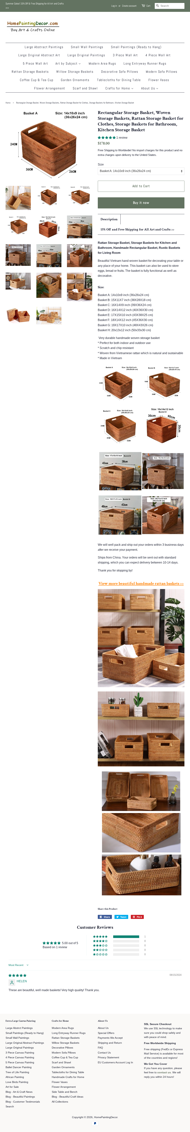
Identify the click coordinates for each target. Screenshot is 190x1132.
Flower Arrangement (49, 88)
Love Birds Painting (17, 1082)
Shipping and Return (110, 1042)
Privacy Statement (108, 1057)
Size (101, 164)
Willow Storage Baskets (75, 71)
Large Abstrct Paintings (19, 1028)
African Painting (15, 1077)
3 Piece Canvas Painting (20, 1052)
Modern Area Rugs (102, 63)
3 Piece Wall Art (125, 55)
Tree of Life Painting (17, 1072)
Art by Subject (66, 63)
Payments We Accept (110, 1037)
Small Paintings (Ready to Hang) (136, 47)
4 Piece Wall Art (158, 55)
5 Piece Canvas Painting (20, 1062)
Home (8, 102)
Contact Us (104, 1052)
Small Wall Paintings (87, 47)
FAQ (100, 1047)
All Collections (60, 1101)
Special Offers (106, 1033)
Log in (114, 5)
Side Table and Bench (64, 1092)
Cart (148, 5)
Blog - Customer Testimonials (23, 1101)
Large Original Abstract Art (39, 55)
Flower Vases (158, 80)
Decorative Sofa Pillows (119, 71)
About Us (148, 88)
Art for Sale (12, 1087)
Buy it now (141, 202)
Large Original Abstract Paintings (25, 1042)
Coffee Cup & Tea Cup (36, 80)
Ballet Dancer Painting (19, 1067)
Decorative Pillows (62, 1047)
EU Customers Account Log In (115, 1062)
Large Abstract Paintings (44, 47)
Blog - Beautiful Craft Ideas (67, 1096)
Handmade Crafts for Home (68, 1077)
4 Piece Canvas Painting (20, 1057)
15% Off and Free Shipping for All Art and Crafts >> (137, 229)
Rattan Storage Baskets (30, 71)
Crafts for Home (118, 88)
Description (109, 219)
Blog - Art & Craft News (19, 1092)
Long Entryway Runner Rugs (145, 63)
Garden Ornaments (75, 80)
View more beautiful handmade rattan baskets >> (141, 583)
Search (10, 1106)
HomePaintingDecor (105, 1117)
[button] (107, 137)
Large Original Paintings (86, 55)
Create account (129, 5)
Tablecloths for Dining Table (119, 80)
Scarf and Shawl (85, 88)
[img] (17, 975)
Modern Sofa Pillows (161, 71)
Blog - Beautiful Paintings (20, 1096)
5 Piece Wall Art (35, 63)
